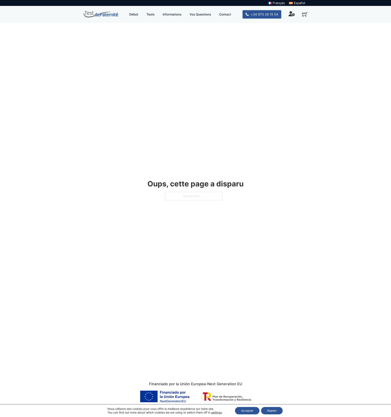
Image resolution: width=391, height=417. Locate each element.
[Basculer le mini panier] (305, 14)
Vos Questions (200, 14)
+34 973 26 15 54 (264, 14)
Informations (172, 14)
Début (133, 14)
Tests (150, 14)
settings (216, 412)
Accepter (247, 410)
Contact (225, 14)
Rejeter (272, 410)
